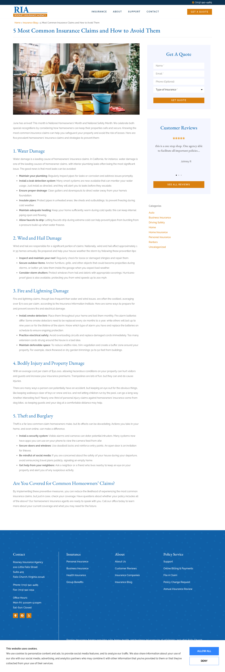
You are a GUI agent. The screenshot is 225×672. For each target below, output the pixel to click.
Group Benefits (74, 582)
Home (18, 22)
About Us (120, 561)
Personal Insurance (77, 561)
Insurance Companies (127, 575)
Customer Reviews (126, 568)
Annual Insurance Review (177, 589)
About (117, 11)
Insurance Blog (30, 22)
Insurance (99, 11)
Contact (153, 11)
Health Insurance (76, 575)
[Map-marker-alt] (15, 615)
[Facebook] (22, 615)
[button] (176, 175)
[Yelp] (28, 615)
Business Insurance (77, 568)
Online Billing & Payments (178, 568)
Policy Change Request (176, 582)
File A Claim (170, 575)
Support (134, 11)
